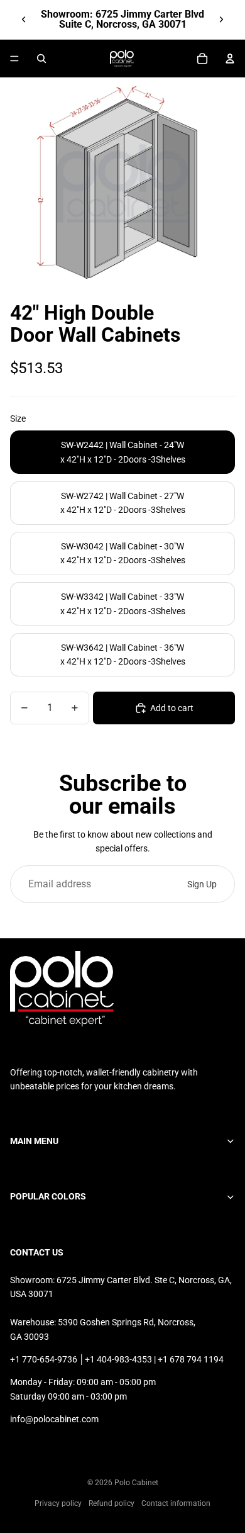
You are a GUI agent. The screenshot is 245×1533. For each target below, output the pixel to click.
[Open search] (41, 58)
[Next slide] (221, 19)
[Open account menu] (230, 58)
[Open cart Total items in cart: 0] (202, 58)
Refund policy (111, 1503)
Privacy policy (58, 1503)
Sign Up (202, 884)
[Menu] (14, 58)
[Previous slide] (24, 19)
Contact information (175, 1503)
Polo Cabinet (136, 1482)
